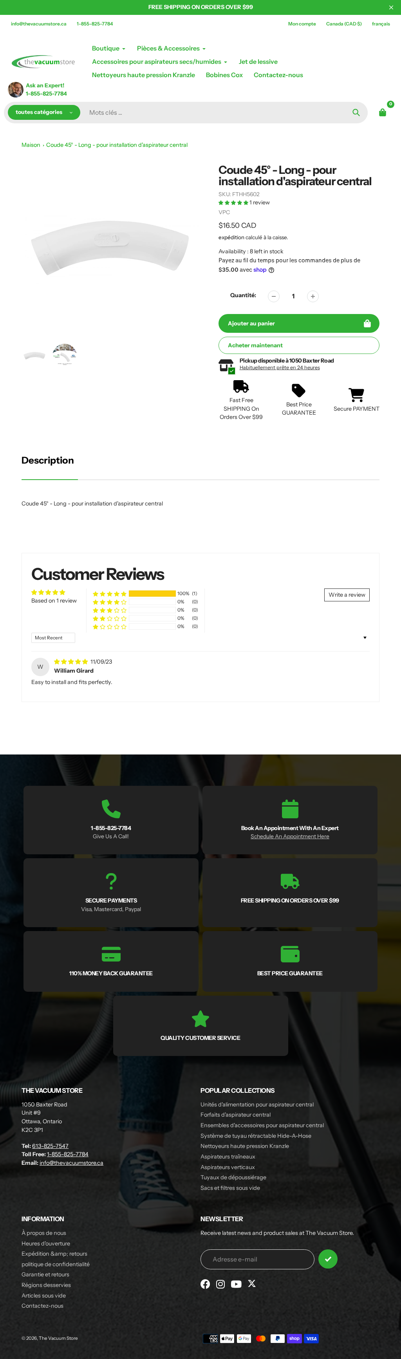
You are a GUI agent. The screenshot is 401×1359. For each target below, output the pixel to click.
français (381, 24)
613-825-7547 (50, 1146)
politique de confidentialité (56, 1264)
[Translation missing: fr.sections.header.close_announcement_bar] (391, 7)
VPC (224, 212)
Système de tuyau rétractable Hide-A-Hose (255, 1135)
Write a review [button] (347, 594)
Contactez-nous (42, 1305)
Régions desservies (46, 1285)
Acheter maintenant (255, 345)
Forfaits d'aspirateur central (235, 1114)
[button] (234, 202)
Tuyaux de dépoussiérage (233, 1177)
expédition (232, 237)
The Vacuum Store (58, 1338)
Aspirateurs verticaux (227, 1167)
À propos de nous (44, 1232)
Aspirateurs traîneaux (227, 1156)
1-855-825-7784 (95, 24)
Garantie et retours (45, 1274)
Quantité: (243, 295)
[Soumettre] (328, 1259)
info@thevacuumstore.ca (39, 24)
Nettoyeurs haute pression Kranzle (244, 1146)
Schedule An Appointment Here (290, 836)
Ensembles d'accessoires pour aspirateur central (262, 1125)
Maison (31, 144)
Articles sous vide (44, 1295)
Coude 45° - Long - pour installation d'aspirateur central (117, 144)
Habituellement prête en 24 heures (280, 367)
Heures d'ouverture (46, 1243)
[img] (71, 661)
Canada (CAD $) (344, 24)
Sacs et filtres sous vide (230, 1187)
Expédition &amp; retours (54, 1253)
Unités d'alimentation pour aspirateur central (257, 1104)
